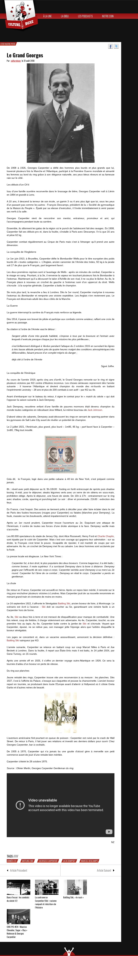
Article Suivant (104, 870)
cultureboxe (16, 60)
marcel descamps (89, 861)
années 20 (11, 861)
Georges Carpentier (48, 861)
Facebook (110, 46)
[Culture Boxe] (19, 16)
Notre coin (108, 16)
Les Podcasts (85, 16)
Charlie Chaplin (105, 536)
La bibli (65, 16)
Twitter (116, 46)
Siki (43, 606)
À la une (47, 16)
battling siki (27, 861)
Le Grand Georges (25, 55)
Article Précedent (18, 870)
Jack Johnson (95, 410)
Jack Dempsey (69, 861)
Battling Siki (64, 603)
